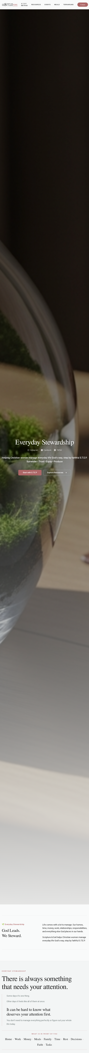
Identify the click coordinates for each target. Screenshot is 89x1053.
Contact (82, 4)
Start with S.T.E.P (30, 472)
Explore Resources (55, 472)
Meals (57, 4)
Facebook (46, 450)
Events (48, 4)
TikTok (58, 450)
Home (15, 4)
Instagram (34, 450)
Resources (36, 4)
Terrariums (68, 4)
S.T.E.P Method (24, 4)
